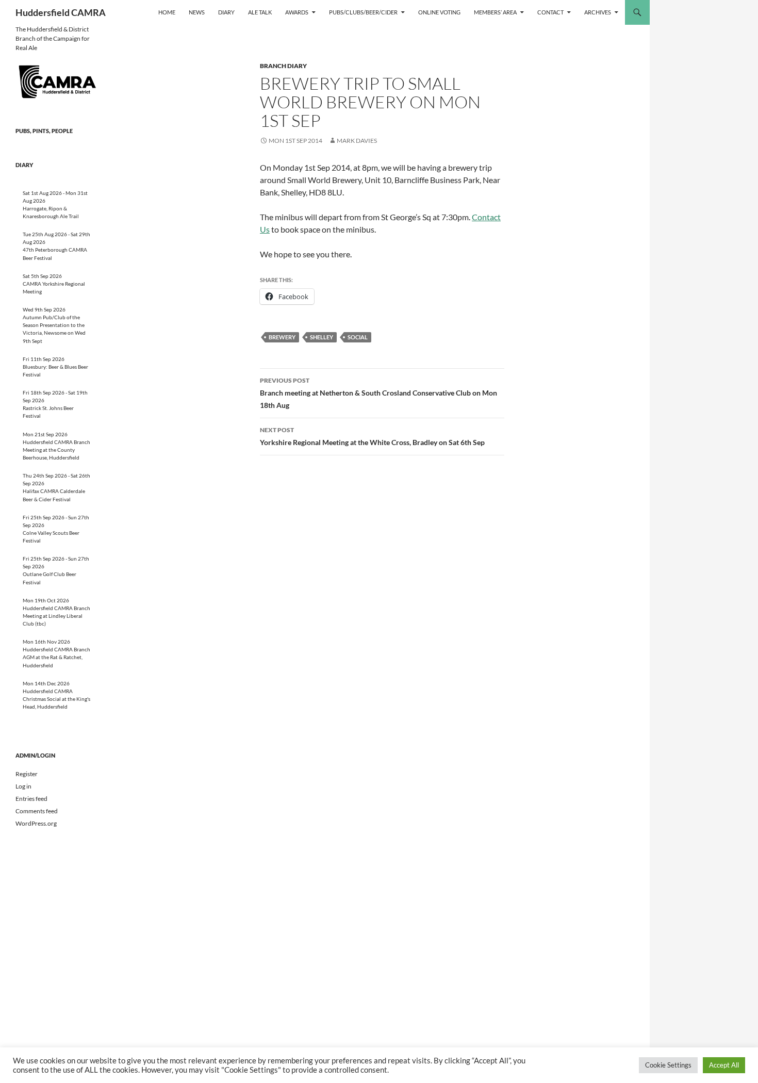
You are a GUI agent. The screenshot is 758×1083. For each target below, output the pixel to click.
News (197, 12)
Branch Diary (283, 66)
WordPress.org (36, 823)
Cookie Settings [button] (668, 1065)
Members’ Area (495, 12)
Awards (296, 12)
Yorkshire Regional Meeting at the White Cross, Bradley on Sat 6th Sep (372, 436)
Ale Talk (260, 12)
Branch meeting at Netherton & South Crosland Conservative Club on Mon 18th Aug (378, 392)
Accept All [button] (724, 1065)
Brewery (282, 337)
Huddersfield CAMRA (60, 12)
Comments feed (36, 811)
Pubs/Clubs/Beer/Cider (363, 12)
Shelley (321, 337)
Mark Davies (357, 140)
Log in (23, 786)
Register (26, 774)
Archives (597, 12)
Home (166, 12)
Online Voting (439, 12)
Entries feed (31, 798)
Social (358, 337)
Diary (226, 12)
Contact (550, 12)
